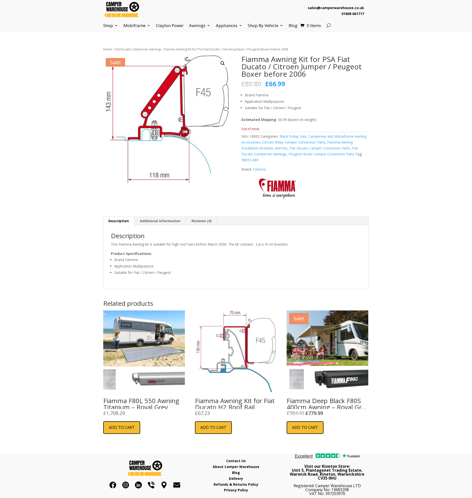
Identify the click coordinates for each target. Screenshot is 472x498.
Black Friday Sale (293, 136)
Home (107, 49)
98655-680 (249, 160)
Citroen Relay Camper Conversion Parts (293, 142)
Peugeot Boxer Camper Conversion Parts (321, 154)
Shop (108, 25)
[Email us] (176, 485)
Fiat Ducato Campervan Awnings (138, 49)
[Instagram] (125, 485)
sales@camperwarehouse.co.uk (336, 7)
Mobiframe (134, 25)
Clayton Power (170, 25)
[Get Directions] (164, 485)
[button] (222, 63)
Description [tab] (118, 221)
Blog (293, 25)
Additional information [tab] (160, 221)
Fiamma (259, 169)
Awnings (197, 25)
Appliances (226, 25)
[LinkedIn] (138, 485)
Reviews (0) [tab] (202, 221)
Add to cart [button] (122, 427)
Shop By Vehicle (263, 25)
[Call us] (151, 485)
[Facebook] (112, 485)
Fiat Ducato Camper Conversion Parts (320, 148)
